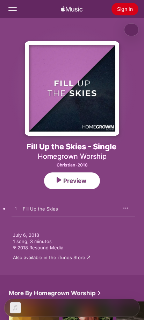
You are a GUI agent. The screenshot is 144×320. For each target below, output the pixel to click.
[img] (71, 9)
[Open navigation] (12, 9)
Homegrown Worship (72, 156)
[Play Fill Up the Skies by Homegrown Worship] (16, 209)
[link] (55, 293)
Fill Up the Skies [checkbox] (40, 209)
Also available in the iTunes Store (49, 257)
